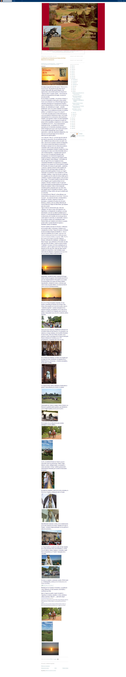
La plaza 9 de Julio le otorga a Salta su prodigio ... (77, 103)
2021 (73, 67)
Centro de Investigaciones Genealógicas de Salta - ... (77, 96)
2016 (73, 76)
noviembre (75, 81)
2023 (73, 66)
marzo (74, 112)
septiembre (75, 84)
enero (74, 115)
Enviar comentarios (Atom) (51, 670)
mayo (74, 89)
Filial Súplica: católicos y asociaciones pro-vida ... (77, 109)
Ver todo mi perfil (80, 135)
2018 (73, 72)
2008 (73, 128)
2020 (73, 69)
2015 (73, 78)
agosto (74, 86)
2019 (73, 71)
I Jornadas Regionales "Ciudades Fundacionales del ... (78, 107)
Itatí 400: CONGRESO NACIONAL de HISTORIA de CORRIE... (78, 100)
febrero (74, 114)
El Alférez (80, 133)
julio (74, 88)
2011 (73, 123)
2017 (73, 74)
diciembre (74, 79)
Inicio (56, 668)
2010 (73, 124)
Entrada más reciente (45, 668)
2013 (73, 119)
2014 (73, 118)
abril (73, 91)
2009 (73, 126)
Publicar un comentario (45, 666)
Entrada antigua (65, 668)
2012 (73, 121)
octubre (74, 82)
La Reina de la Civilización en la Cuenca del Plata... (78, 93)
